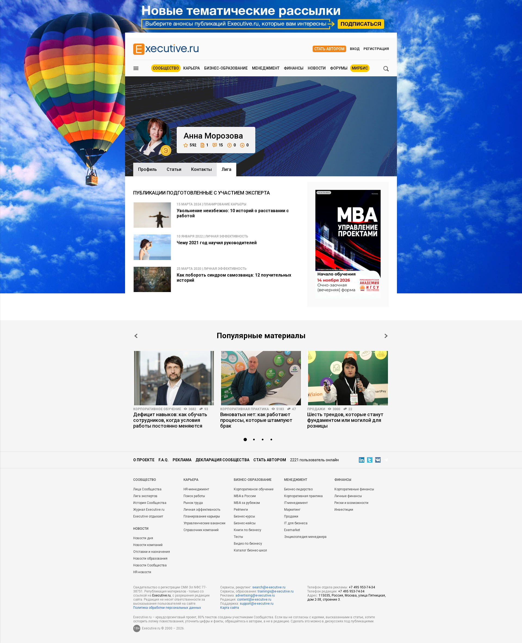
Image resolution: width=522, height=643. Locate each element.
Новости (317, 68)
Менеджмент (265, 68)
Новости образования (150, 558)
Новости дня (143, 538)
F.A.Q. (164, 460)
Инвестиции (343, 510)
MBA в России (245, 496)
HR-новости (142, 572)
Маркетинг (292, 510)
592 (193, 145)
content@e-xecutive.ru (254, 599)
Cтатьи (174, 169)
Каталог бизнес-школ (250, 550)
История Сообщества (149, 503)
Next (386, 335)
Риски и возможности (351, 503)
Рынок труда (193, 503)
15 (221, 145)
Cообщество (144, 480)
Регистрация (376, 49)
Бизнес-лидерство (298, 489)
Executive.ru (161, 595)
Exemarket (292, 530)
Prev (136, 335)
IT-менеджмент (296, 503)
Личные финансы (348, 496)
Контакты (201, 169)
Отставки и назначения (151, 552)
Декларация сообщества (222, 460)
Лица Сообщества (147, 489)
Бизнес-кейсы (245, 523)
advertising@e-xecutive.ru (255, 595)
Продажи (316, 409)
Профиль (147, 169)
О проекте (143, 460)
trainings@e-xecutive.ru (276, 591)
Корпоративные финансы (354, 489)
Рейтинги (241, 510)
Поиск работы (194, 496)
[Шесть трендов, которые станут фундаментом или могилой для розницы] (348, 378)
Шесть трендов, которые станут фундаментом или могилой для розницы (345, 420)
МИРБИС (360, 68)
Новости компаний (148, 545)
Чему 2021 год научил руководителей (217, 242)
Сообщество (166, 68)
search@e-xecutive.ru (268, 587)
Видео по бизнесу (248, 543)
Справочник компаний (201, 530)
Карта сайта (229, 608)
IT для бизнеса (295, 523)
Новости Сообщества (150, 565)
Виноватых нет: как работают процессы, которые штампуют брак (256, 420)
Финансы (293, 68)
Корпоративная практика (244, 409)
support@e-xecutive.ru (257, 604)
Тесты (238, 537)
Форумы (338, 68)
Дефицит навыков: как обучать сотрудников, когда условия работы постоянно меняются (170, 420)
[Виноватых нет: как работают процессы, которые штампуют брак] (261, 378)
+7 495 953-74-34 (362, 587)
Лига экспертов (145, 496)
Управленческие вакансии (204, 523)
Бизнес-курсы (244, 516)
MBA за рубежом (247, 503)
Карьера (191, 68)
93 (206, 409)
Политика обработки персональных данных (167, 608)
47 (294, 409)
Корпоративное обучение (157, 409)
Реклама (182, 460)
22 (350, 409)
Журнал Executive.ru (148, 510)
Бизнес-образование (226, 68)
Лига (226, 169)
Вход (355, 49)
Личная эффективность (202, 510)
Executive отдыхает (148, 516)
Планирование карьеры (202, 516)
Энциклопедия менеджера (305, 537)
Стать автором (329, 49)
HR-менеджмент (196, 489)
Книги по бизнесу (247, 530)
